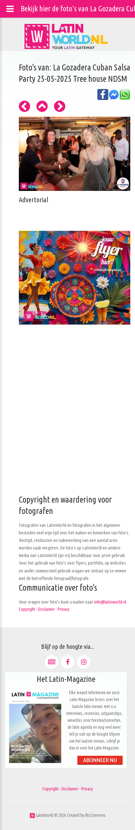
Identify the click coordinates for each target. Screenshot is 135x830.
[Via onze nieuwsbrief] (51, 662)
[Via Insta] (83, 662)
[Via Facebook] (67, 662)
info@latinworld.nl (110, 601)
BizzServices (95, 815)
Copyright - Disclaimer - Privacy (44, 609)
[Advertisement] (67, 426)
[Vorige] (24, 106)
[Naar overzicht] (42, 106)
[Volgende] (59, 106)
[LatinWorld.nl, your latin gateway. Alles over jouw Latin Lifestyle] (32, 815)
